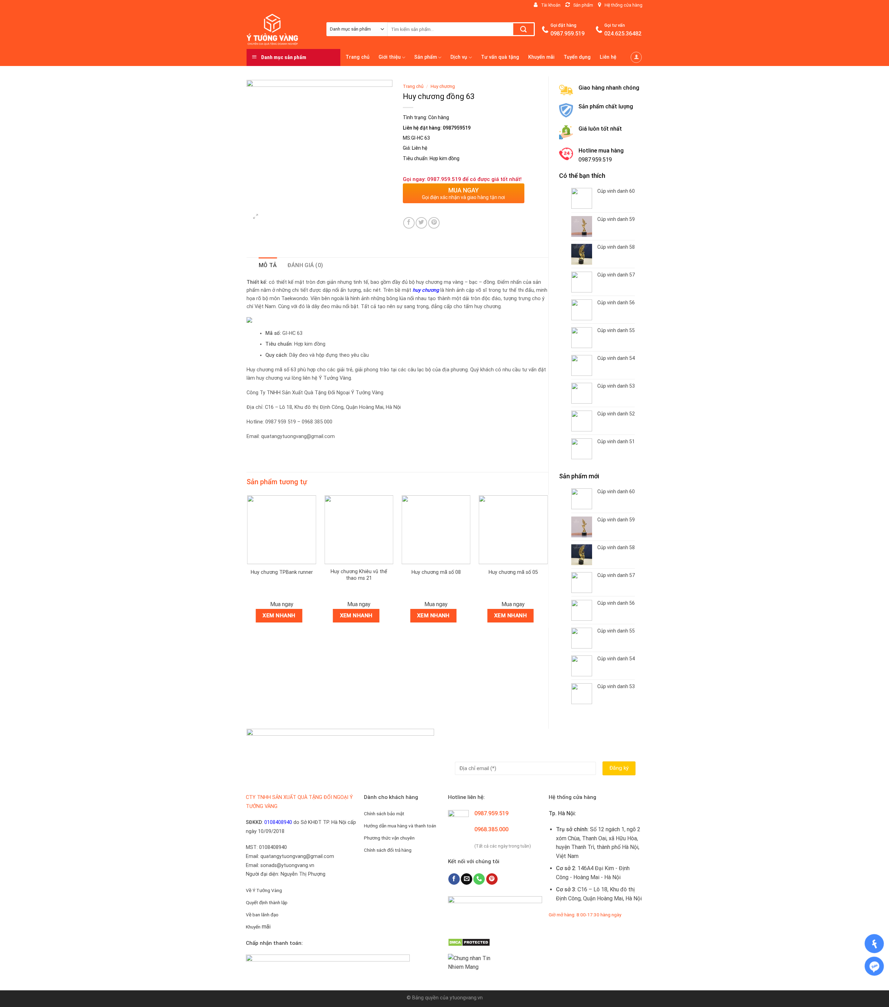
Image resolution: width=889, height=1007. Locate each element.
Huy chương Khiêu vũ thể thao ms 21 (359, 575)
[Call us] (479, 879)
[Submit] (523, 29)
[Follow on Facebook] (454, 879)
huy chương (426, 290)
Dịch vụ (458, 57)
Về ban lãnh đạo (262, 914)
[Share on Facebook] (409, 223)
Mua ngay (281, 604)
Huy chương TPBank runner (282, 572)
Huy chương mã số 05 (513, 572)
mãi (258, 926)
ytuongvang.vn (466, 998)
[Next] (548, 564)
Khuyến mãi (541, 57)
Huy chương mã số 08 (436, 572)
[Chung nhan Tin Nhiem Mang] (474, 962)
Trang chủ (357, 57)
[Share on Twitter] (421, 223)
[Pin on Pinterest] (434, 223)
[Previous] (247, 564)
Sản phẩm (425, 57)
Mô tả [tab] (268, 265)
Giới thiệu (390, 57)
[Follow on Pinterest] (492, 879)
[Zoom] (256, 217)
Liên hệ (608, 57)
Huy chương (443, 86)
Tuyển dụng (577, 57)
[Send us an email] (466, 879)
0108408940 (278, 822)
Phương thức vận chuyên (389, 838)
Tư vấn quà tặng (500, 57)
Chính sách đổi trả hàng (388, 850)
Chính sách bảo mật (384, 813)
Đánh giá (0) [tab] (305, 265)
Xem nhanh (279, 615)
